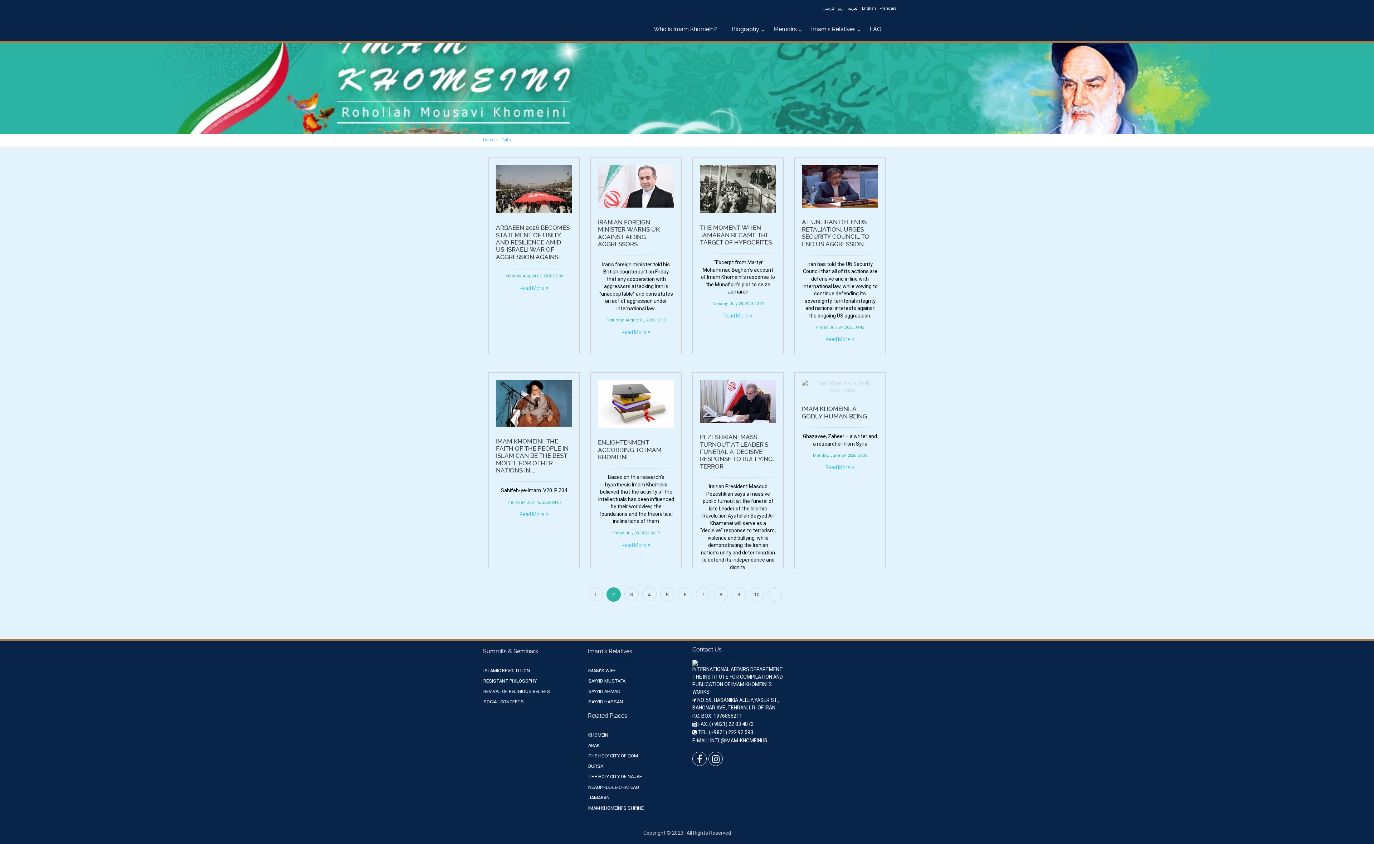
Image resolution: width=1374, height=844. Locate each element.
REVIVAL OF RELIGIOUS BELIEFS (516, 691)
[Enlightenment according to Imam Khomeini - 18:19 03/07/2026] (636, 404)
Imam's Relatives (833, 29)
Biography (745, 29)
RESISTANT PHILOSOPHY (510, 681)
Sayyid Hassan (605, 701)
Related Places (607, 715)
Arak (594, 745)
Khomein (598, 735)
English (869, 8)
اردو (841, 8)
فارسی (828, 8)
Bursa (595, 766)
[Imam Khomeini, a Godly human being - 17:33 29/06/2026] (840, 387)
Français (888, 8)
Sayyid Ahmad (604, 691)
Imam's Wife (602, 670)
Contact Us (707, 649)
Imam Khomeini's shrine (616, 808)
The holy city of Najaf (615, 776)
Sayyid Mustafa (606, 681)
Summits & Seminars (510, 651)
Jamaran (599, 797)
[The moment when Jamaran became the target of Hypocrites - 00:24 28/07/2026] (738, 189)
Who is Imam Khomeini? (685, 29)
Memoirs (785, 29)
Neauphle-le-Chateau (613, 787)
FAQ (875, 29)
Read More (532, 288)
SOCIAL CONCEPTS (503, 701)
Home (488, 139)
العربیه (853, 8)
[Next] (775, 594)
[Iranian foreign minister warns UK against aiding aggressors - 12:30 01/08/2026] (636, 186)
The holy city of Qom (613, 755)
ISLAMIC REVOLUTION (506, 670)
